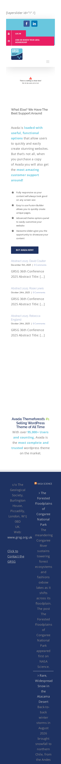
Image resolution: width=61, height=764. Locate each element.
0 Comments (40, 264)
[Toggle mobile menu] (48, 61)
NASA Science (44, 483)
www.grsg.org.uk (19, 537)
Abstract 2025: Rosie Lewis (27, 288)
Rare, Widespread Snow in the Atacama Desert (43, 688)
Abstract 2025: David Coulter (28, 261)
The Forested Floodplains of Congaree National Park (43, 509)
